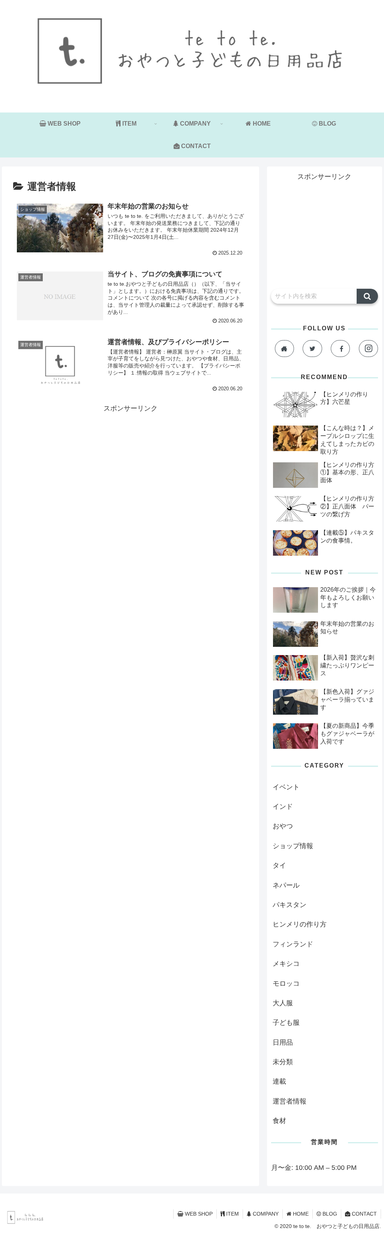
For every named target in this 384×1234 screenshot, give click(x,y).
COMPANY (265, 1214)
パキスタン (289, 905)
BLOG (329, 1214)
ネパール (286, 885)
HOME (300, 1214)
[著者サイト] (284, 348)
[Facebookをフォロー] (340, 348)
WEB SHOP (198, 1214)
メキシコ (286, 963)
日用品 (283, 1042)
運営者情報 (289, 1101)
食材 (279, 1121)
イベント (286, 787)
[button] (367, 296)
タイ (279, 865)
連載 (279, 1081)
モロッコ (286, 983)
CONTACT (363, 1214)
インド (283, 806)
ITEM (232, 1214)
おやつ (283, 826)
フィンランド (293, 944)
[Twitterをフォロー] (312, 348)
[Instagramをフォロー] (368, 348)
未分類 (283, 1062)
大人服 (283, 1003)
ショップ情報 (293, 846)
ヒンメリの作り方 (300, 924)
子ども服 (286, 1022)
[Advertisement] (130, 467)
